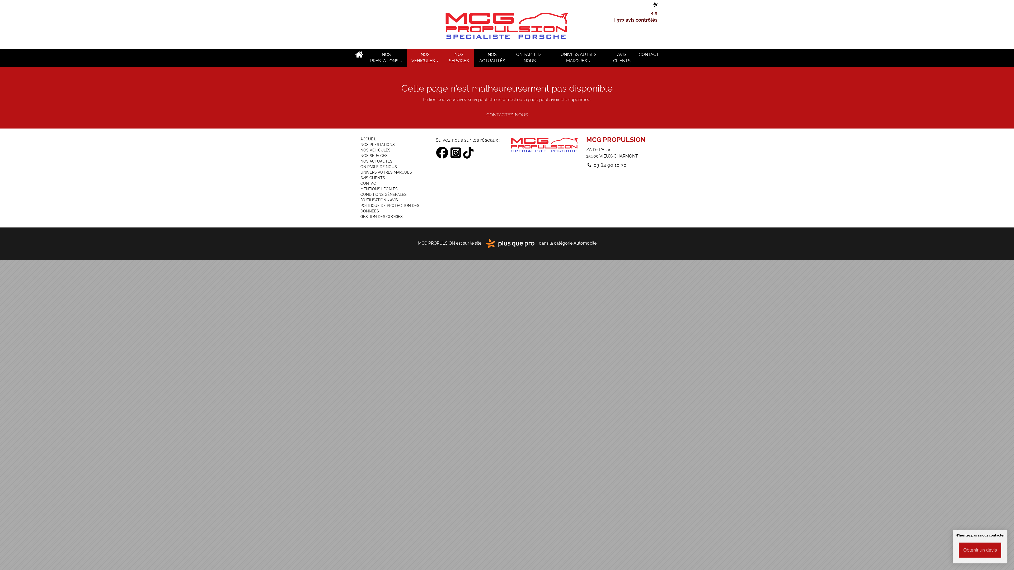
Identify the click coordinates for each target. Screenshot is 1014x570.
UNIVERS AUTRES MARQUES (579, 57)
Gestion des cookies (381, 217)
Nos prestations (385, 57)
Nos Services (459, 57)
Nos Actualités (492, 57)
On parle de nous (529, 57)
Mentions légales (379, 189)
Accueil (359, 54)
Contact (649, 54)
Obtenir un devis (980, 550)
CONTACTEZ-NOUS (507, 114)
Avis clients (622, 57)
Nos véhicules (423, 57)
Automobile (585, 243)
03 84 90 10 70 (609, 165)
